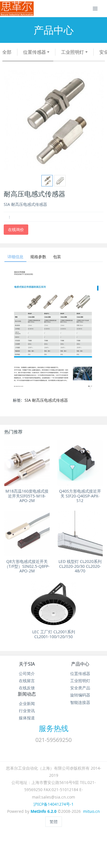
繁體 (54, 821)
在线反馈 (27, 687)
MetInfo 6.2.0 (43, 811)
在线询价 (16, 229)
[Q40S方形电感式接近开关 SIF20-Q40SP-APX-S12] (80, 463)
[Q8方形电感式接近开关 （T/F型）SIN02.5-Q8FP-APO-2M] (27, 533)
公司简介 (27, 673)
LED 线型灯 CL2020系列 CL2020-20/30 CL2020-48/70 (80, 566)
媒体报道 (27, 717)
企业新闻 (27, 703)
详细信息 (15, 256)
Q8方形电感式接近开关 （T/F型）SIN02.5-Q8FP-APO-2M (27, 566)
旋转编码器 (80, 695)
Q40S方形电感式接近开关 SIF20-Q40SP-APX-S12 (80, 495)
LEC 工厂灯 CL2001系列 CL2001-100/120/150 (53, 634)
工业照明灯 (72, 52)
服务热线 (53, 728)
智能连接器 (80, 702)
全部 (6, 52)
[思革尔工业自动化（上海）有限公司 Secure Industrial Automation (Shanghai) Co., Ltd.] (17, 8)
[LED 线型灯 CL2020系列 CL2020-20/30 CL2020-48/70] (80, 533)
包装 (57, 256)
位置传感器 (34, 52)
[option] (53, 120)
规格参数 (38, 256)
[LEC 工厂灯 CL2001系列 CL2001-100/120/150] (53, 603)
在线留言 (27, 680)
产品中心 (80, 664)
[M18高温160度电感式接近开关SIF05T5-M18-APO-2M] (27, 463)
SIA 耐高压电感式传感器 (46, 400)
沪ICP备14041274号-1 (53, 804)
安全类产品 (80, 687)
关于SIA (27, 664)
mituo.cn (91, 811)
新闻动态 (27, 694)
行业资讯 (27, 710)
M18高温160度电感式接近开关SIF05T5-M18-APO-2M (27, 495)
